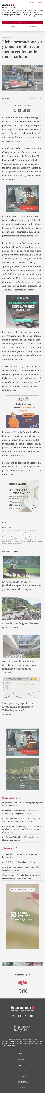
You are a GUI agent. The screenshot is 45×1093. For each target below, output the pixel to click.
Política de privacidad (36, 3)
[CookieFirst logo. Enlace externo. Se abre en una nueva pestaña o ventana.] (8, 5)
